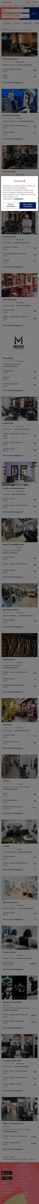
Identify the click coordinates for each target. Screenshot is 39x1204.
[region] (19, 193)
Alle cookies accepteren (27, 205)
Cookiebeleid (18, 199)
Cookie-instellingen (10, 205)
